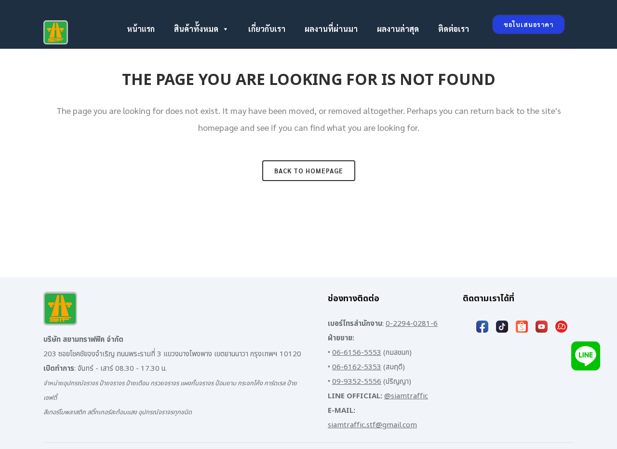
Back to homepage (308, 171)
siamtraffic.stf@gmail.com (372, 425)
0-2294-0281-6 (412, 323)
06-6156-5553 (356, 352)
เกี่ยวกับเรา (266, 29)
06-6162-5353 (356, 367)
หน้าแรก (141, 29)
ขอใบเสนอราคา (528, 24)
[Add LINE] (585, 357)
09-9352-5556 (356, 381)
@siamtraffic (406, 396)
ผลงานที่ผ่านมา (331, 29)
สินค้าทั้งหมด (196, 29)
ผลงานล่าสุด (398, 29)
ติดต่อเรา (453, 29)
